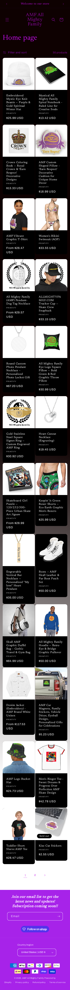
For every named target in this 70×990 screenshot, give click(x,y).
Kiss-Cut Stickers (50, 846)
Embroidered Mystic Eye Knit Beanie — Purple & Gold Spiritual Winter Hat (18, 102)
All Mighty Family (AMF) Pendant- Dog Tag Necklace (18, 300)
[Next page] (45, 875)
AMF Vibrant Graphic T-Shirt (17, 238)
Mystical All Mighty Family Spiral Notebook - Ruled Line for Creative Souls (50, 102)
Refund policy (39, 982)
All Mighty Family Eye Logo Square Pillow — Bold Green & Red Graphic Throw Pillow (51, 372)
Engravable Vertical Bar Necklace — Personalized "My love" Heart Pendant (17, 580)
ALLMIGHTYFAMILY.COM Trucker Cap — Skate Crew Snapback (50, 304)
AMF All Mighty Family (33, 978)
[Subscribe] (59, 916)
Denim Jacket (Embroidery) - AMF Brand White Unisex (18, 710)
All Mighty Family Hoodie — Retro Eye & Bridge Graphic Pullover (51, 647)
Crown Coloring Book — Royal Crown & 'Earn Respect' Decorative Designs (17, 171)
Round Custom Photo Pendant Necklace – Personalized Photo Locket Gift (18, 370)
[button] (7, 20)
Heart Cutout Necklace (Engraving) (47, 437)
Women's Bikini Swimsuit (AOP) (49, 238)
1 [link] (25, 875)
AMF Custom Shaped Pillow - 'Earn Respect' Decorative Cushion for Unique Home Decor (49, 172)
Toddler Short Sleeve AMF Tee (16, 848)
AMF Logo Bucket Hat (18, 781)
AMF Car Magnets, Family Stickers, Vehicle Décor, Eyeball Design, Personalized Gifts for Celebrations (51, 715)
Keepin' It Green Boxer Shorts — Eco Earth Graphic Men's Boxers (51, 506)
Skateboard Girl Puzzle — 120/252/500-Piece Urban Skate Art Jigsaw (18, 507)
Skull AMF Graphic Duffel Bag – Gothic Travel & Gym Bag (18, 647)
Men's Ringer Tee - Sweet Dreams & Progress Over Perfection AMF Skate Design (51, 786)
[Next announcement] (63, 4)
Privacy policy (22, 982)
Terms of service (57, 982)
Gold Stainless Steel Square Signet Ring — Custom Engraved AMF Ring (18, 441)
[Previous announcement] (7, 4)
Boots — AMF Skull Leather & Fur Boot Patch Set (49, 577)
